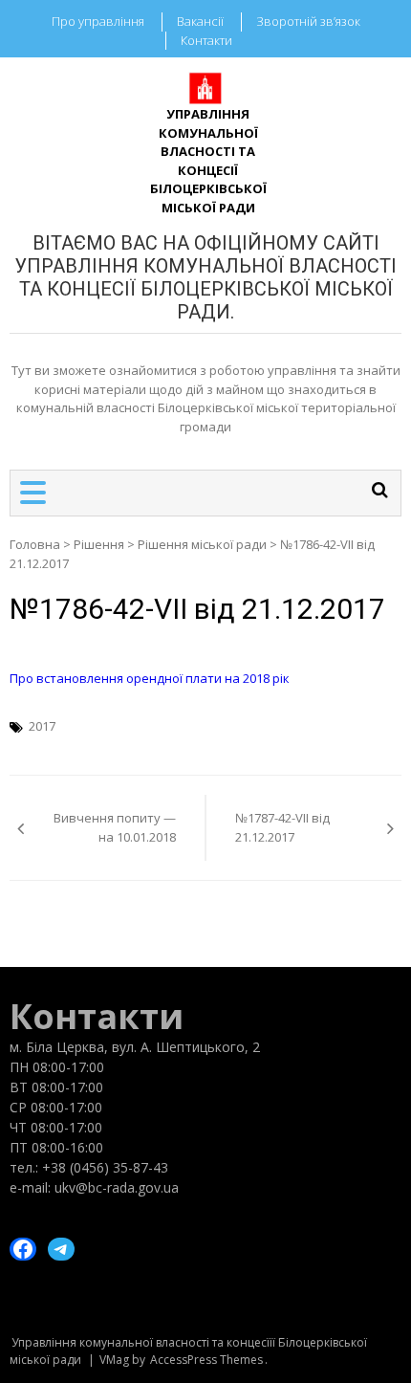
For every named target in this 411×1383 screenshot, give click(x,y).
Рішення (99, 544)
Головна (35, 544)
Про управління (98, 21)
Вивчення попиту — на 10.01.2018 (115, 827)
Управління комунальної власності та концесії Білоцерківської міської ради (208, 160)
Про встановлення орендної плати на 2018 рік (150, 678)
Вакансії (200, 21)
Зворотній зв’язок (308, 21)
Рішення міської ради (202, 544)
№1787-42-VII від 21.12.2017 (282, 827)
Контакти (206, 40)
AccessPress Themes (206, 1359)
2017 (42, 726)
